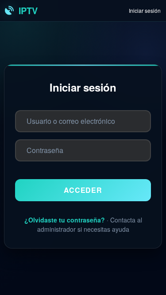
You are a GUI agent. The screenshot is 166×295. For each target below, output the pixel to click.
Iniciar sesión (145, 10)
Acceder (83, 190)
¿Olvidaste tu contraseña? (64, 219)
